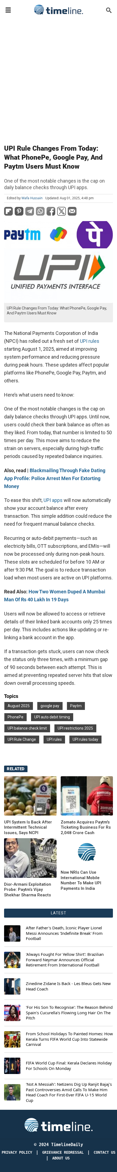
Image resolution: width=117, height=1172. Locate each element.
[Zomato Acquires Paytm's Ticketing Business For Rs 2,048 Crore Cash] (87, 796)
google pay (50, 706)
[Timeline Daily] (58, 9)
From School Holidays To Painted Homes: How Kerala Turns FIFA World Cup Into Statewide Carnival (69, 1039)
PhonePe (15, 717)
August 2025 (19, 706)
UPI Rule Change (22, 739)
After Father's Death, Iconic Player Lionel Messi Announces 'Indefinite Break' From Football (64, 933)
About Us (61, 1158)
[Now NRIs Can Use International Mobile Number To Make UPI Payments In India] (30, 857)
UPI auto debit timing (52, 717)
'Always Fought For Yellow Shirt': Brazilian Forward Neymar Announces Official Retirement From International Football (65, 960)
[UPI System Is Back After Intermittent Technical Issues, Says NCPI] (30, 796)
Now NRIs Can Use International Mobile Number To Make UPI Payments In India (81, 880)
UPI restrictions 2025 (75, 728)
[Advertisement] (58, 78)
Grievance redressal (63, 1152)
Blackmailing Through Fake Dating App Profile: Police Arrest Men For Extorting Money (54, 478)
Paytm (76, 706)
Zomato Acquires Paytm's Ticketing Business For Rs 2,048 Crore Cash (86, 827)
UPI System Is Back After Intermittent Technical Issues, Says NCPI (28, 827)
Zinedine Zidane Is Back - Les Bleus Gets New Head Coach (68, 986)
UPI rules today (85, 739)
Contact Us (104, 1152)
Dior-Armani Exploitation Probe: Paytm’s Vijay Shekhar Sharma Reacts (27, 889)
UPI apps (53, 500)
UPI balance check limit (27, 728)
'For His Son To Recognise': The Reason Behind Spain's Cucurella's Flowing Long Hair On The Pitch (69, 1013)
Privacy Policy (17, 1152)
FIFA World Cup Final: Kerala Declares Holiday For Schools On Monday (69, 1065)
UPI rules (89, 341)
